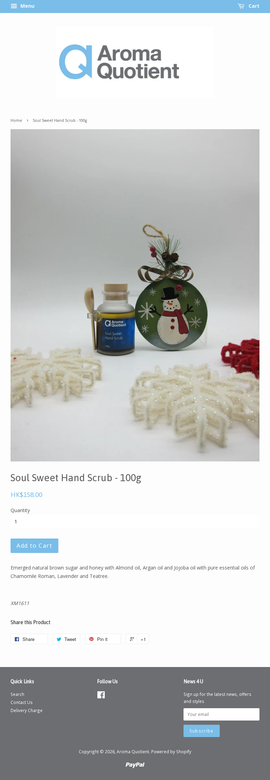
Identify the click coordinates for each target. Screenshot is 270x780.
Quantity (20, 510)
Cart (253, 5)
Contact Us (22, 702)
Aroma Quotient (133, 751)
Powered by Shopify (171, 751)
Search (17, 694)
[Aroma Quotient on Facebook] (101, 696)
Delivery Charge (27, 710)
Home (16, 120)
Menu (26, 5)
